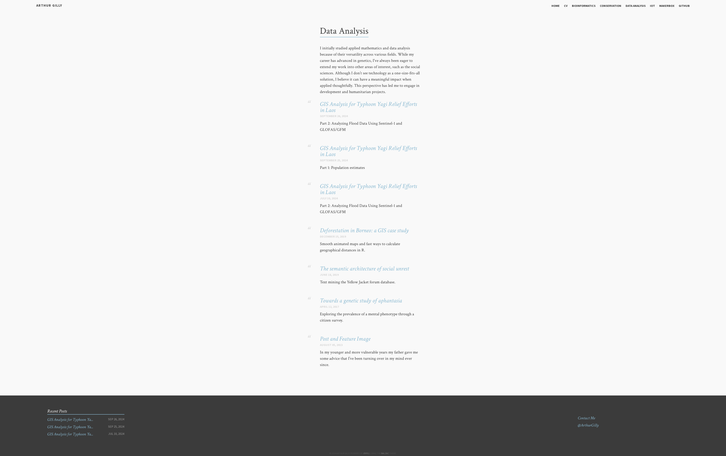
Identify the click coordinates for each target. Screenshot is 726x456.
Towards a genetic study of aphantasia (361, 301)
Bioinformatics (584, 6)
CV (566, 6)
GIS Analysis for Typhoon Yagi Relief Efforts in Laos (368, 107)
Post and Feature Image (345, 339)
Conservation (610, 6)
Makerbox (666, 6)
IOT (652, 6)
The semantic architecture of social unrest (364, 269)
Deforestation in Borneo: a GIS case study (364, 230)
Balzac (385, 453)
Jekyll (366, 453)
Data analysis (636, 6)
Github (684, 6)
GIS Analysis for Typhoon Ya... (70, 419)
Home (555, 6)
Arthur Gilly (49, 5)
